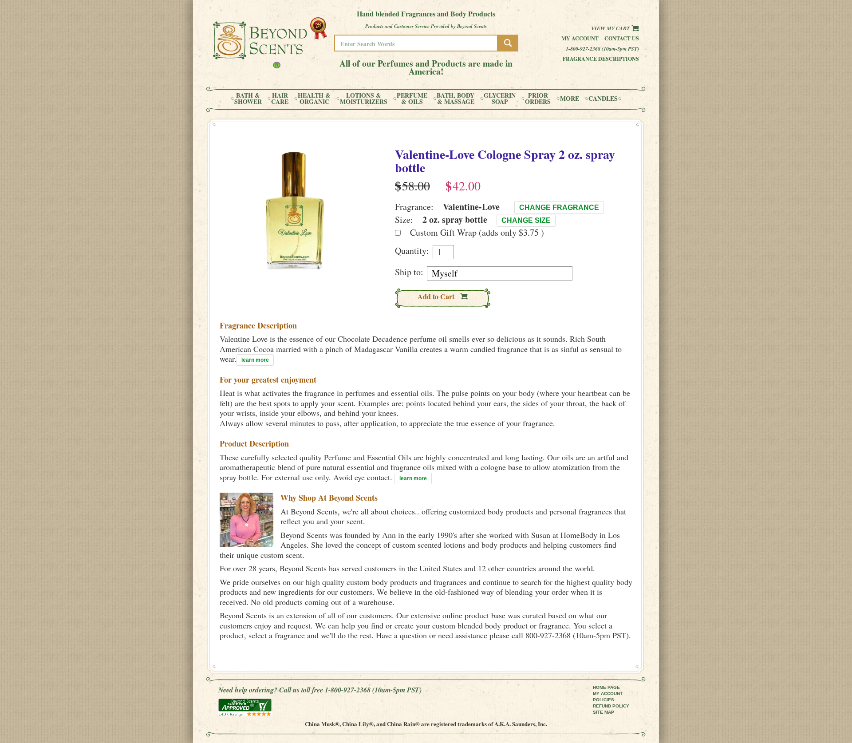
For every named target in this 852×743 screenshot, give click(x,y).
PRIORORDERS (538, 98)
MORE (569, 98)
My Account (580, 38)
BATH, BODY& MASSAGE (455, 98)
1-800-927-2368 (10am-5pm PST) (602, 48)
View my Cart (611, 28)
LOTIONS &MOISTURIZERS (363, 98)
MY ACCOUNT (608, 693)
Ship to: (409, 272)
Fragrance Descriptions (601, 59)
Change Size (526, 220)
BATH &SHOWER (248, 98)
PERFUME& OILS (412, 98)
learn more (255, 360)
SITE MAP (603, 712)
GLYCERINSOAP (500, 98)
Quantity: (412, 251)
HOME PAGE (606, 687)
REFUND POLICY (611, 705)
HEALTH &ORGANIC (314, 98)
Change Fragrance (559, 207)
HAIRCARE (279, 98)
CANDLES (603, 98)
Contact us (621, 38)
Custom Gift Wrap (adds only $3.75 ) (477, 232)
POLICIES (603, 699)
